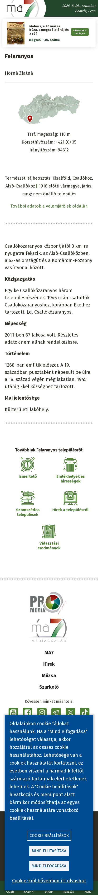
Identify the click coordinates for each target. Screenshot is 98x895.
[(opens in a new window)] (13, 712)
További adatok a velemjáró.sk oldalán (49, 206)
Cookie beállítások (49, 835)
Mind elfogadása (49, 865)
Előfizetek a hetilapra (79, 31)
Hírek (49, 664)
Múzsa (49, 675)
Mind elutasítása (49, 850)
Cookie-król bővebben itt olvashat (49, 881)
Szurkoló (49, 687)
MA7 (49, 652)
